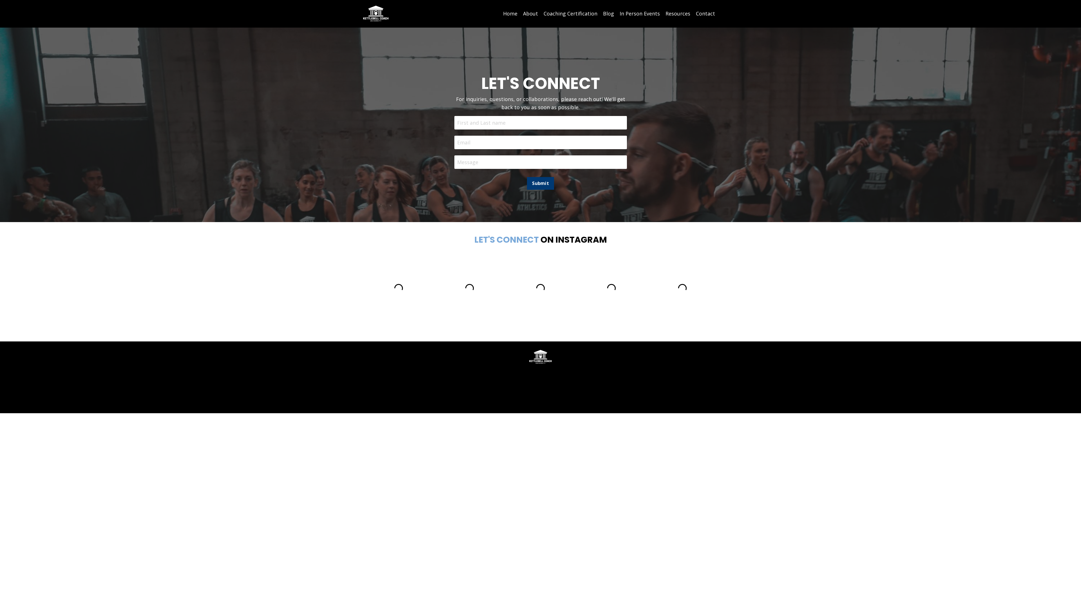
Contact (705, 13)
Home (510, 13)
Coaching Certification (570, 13)
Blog (608, 13)
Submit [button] (540, 183)
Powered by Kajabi (541, 398)
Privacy (550, 375)
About (530, 13)
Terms (530, 375)
